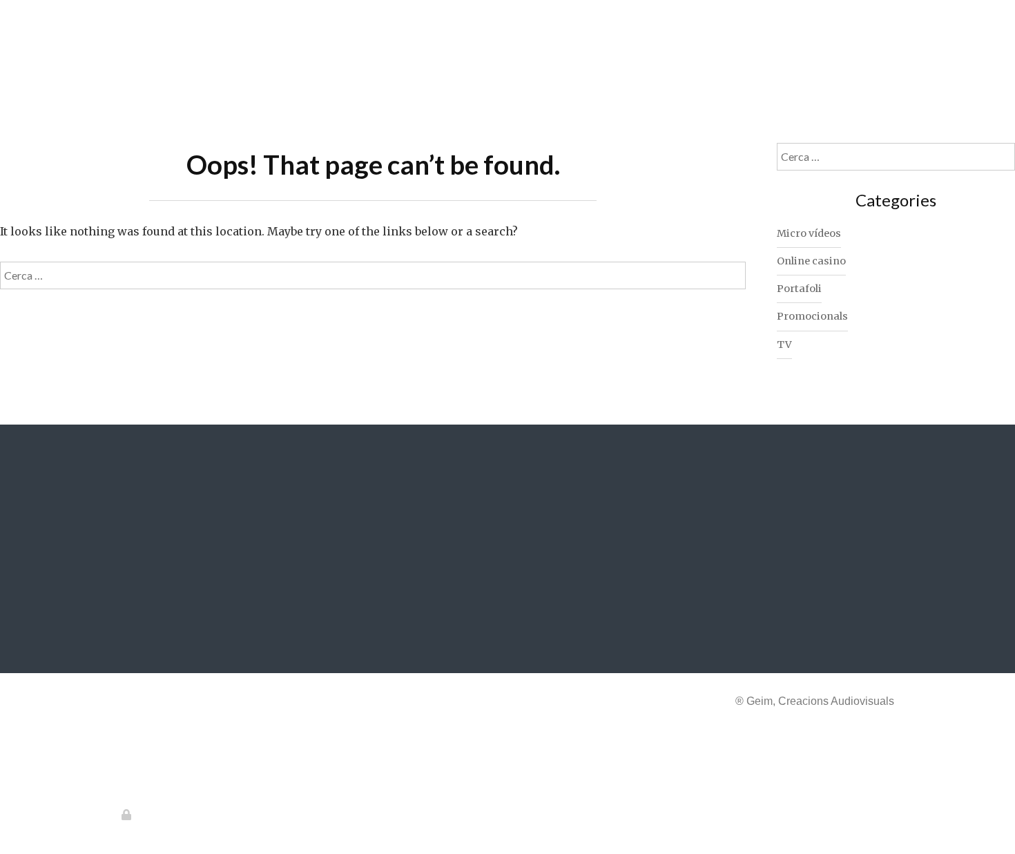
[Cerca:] (373, 275)
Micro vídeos (809, 233)
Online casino (811, 261)
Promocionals (812, 316)
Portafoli (799, 288)
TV (784, 344)
